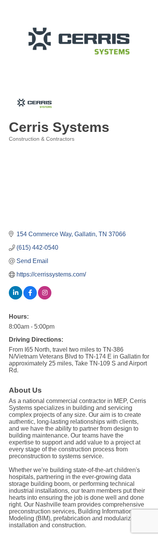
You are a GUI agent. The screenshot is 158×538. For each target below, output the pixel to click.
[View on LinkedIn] (15, 297)
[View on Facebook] (30, 297)
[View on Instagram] (44, 297)
